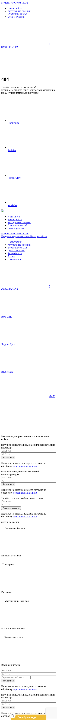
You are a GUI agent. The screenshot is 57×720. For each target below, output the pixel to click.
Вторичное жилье (17, 13)
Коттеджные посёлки (19, 11)
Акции (11, 256)
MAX (52, 396)
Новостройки (15, 8)
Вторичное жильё (17, 225)
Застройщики (15, 253)
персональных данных (25, 466)
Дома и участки (16, 16)
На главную (14, 216)
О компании (14, 259)
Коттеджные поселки (19, 222)
